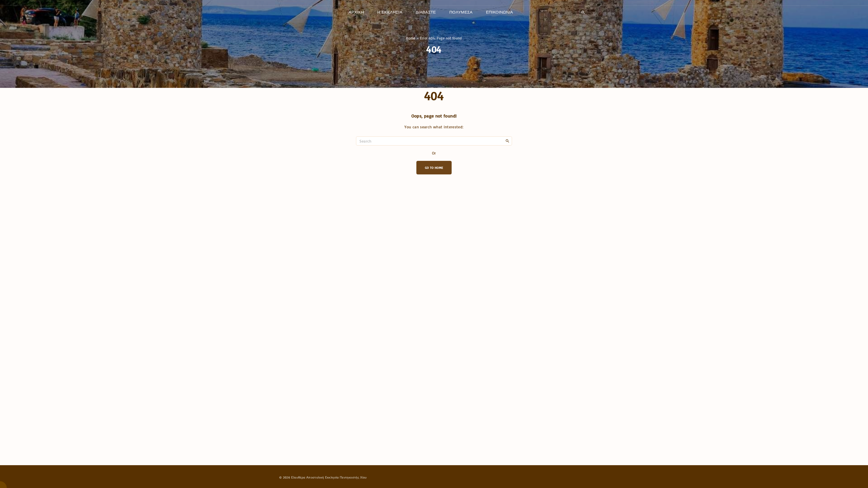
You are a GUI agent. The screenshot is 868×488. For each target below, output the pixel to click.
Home (410, 38)
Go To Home (434, 167)
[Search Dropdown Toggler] (583, 12)
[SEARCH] (507, 140)
